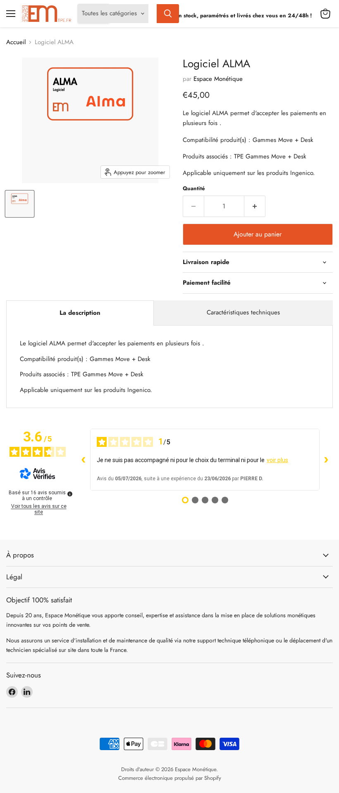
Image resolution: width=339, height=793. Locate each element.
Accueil (16, 42)
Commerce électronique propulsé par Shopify (169, 778)
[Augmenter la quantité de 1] (254, 206)
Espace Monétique (218, 78)
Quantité (194, 188)
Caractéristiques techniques (243, 312)
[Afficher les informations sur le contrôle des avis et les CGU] (70, 494)
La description (80, 312)
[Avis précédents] (83, 459)
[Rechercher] (168, 13)
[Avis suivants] (326, 459)
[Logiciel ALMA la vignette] (19, 204)
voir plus (277, 460)
